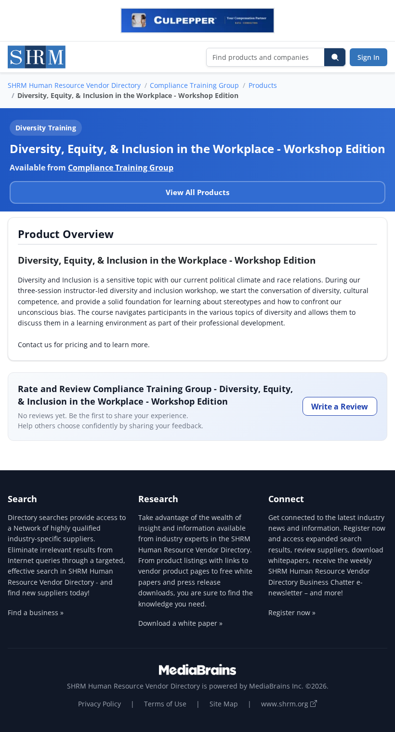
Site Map (224, 703)
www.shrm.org (285, 703)
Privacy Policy (99, 703)
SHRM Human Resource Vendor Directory (74, 85)
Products (263, 85)
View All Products (197, 192)
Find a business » (36, 612)
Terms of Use (165, 703)
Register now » (292, 612)
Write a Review (339, 406)
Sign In (368, 57)
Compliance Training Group (194, 85)
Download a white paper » (180, 623)
